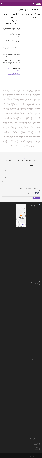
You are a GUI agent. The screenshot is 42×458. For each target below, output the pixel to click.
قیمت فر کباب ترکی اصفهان (27, 141)
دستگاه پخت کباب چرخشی (23, 95)
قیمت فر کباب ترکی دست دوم (18, 141)
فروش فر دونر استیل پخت (31, 127)
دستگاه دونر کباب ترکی (26, 100)
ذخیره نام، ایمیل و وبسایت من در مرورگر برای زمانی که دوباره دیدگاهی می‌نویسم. (27, 188)
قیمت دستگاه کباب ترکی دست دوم (21, 137)
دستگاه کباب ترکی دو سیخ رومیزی (18, 109)
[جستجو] (4, 4)
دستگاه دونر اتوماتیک (23, 96)
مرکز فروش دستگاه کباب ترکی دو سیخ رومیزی (30, 146)
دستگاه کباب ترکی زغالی (9, 110)
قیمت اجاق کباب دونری (31, 131)
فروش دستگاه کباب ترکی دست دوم (21, 124)
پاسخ (35, 162)
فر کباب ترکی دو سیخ (35, 117)
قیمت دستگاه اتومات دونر (16, 131)
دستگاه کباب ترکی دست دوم (18, 108)
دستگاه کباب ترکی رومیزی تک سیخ (18, 110)
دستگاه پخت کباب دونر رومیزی (7, 95)
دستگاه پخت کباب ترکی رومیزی (31, 95)
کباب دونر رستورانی (35, 145)
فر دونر (12, 114)
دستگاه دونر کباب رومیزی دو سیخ (15, 103)
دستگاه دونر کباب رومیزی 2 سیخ (35, 103)
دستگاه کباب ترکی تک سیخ (36, 108)
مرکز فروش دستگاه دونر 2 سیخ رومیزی (20, 145)
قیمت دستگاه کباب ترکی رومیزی (28, 138)
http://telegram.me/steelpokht (14, 74)
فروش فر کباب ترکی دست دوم (23, 128)
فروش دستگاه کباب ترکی (10, 122)
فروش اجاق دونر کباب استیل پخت (17, 117)
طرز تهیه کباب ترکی (22, 114)
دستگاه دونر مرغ (29, 104)
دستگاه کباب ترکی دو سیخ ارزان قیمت (28, 109)
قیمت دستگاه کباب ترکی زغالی (18, 138)
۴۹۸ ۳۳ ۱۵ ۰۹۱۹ (17, 70)
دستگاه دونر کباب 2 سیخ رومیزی (32, 99)
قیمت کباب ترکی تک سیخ (10, 142)
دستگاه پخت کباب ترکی (35, 94)
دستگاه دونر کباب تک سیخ (18, 100)
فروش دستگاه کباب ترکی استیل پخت (17, 123)
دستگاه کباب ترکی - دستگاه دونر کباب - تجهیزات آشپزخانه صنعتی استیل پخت (26, 158)
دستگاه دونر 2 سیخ (37, 96)
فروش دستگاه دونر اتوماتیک (34, 119)
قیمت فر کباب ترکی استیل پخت (35, 141)
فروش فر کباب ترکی (13, 127)
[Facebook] (3, 1)
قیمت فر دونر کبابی (12, 140)
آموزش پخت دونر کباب (36, 90)
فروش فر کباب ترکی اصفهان (32, 128)
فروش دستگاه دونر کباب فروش (19, 122)
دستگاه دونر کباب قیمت (35, 104)
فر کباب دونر (24, 117)
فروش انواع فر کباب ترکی (20, 118)
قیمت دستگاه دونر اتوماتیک (29, 132)
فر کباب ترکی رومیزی (29, 117)
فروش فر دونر (38, 127)
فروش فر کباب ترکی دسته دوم (14, 128)
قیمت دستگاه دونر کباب (12, 132)
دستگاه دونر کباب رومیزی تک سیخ (25, 103)
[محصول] (2, 4)
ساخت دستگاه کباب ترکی (29, 113)
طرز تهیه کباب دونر (16, 114)
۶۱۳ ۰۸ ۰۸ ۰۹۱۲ (10, 68)
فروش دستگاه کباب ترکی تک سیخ (31, 124)
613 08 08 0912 (29, 3)
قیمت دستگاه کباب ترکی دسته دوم (11, 137)
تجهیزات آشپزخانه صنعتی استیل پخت (7, 91)
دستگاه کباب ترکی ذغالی (34, 110)
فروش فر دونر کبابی (19, 127)
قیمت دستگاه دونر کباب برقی (31, 133)
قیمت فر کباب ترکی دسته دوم (9, 141)
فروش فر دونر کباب (25, 127)
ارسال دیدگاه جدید (32, 155)
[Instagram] (6, 1)
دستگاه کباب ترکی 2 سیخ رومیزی (16, 104)
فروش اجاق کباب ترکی (8, 117)
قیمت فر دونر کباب (18, 140)
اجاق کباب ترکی (15, 90)
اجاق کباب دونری (21, 91)
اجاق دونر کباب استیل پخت (22, 90)
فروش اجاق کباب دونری (28, 118)
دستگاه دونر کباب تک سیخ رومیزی (9, 100)
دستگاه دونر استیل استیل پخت (15, 96)
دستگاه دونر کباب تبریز (33, 100)
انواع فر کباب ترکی (16, 91)
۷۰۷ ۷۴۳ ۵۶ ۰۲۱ (13, 72)
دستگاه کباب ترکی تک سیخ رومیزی (27, 108)
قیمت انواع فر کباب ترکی (24, 131)
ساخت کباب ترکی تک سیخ (6, 113)
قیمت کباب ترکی (17, 142)
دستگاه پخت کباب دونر (15, 95)
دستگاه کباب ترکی (23, 104)
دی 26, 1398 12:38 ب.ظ (12, 158)
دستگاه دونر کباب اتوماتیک (23, 99)
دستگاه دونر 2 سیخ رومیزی (30, 96)
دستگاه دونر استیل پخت (7, 96)
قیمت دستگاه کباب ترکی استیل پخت (15, 136)
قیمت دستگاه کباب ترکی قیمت (9, 138)
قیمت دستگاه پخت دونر (9, 131)
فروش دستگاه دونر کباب (17, 119)
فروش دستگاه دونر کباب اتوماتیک (9, 119)
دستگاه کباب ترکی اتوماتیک (20, 105)
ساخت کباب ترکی (13, 113)
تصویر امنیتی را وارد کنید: (31, 193)
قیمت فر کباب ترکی (6, 140)
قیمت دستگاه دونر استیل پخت (20, 132)
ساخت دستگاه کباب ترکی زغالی (20, 113)
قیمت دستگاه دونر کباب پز (23, 133)
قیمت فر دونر (30, 140)
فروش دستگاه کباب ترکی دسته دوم (10, 124)
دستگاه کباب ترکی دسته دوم (9, 108)
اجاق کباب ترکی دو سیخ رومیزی (28, 91)
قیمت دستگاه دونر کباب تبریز (15, 133)
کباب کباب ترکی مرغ (29, 145)
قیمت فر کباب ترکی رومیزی (29, 142)
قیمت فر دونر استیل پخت (24, 140)
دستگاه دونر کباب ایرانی (16, 99)
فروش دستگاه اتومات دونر (13, 118)
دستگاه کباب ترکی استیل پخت (11, 105)
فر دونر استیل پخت (7, 114)
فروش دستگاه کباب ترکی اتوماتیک (27, 123)
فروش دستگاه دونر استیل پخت (25, 119)
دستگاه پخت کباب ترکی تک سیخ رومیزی (14, 94)
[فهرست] (34, 4)
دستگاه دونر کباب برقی (9, 99)
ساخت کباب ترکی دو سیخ (36, 114)
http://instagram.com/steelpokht (13, 73)
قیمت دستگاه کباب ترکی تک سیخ (31, 137)
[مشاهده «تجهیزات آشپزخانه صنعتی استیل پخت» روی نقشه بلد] (21, 215)
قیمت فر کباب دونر (22, 142)
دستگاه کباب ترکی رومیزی (27, 110)
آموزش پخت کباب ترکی (29, 90)
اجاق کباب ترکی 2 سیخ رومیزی (8, 90)
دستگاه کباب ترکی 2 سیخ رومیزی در (29, 105)
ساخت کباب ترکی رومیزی (28, 114)
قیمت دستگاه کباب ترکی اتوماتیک (25, 136)
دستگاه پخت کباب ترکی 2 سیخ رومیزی (25, 94)
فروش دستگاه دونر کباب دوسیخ (28, 122)
